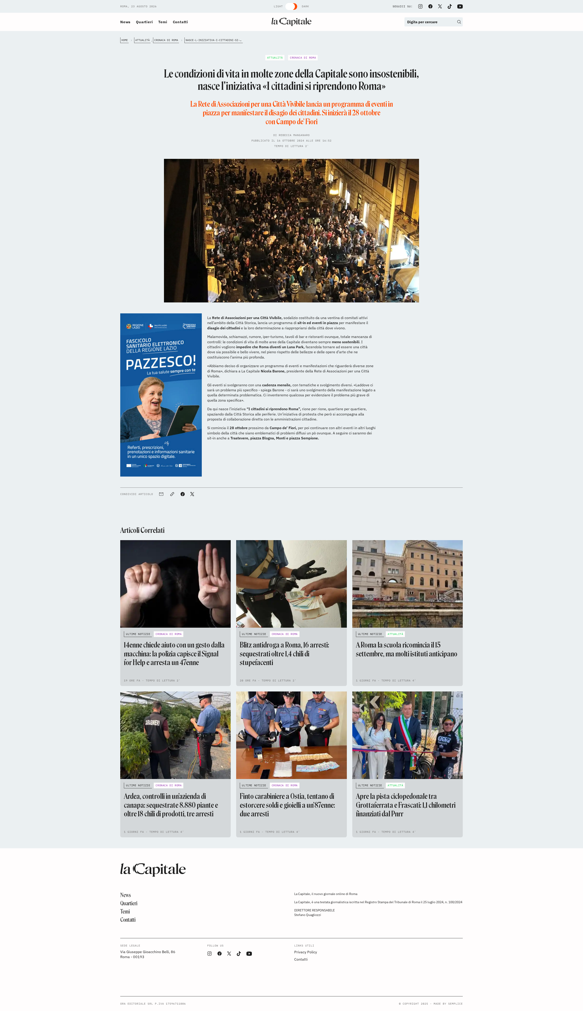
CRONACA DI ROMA (166, 40)
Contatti (180, 22)
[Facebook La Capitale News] (430, 6)
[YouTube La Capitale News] (460, 6)
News (125, 22)
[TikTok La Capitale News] (449, 6)
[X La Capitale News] (440, 6)
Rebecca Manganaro (294, 135)
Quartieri (144, 22)
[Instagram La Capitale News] (420, 6)
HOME (124, 40)
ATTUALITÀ (142, 40)
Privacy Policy (305, 952)
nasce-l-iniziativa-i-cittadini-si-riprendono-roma (214, 40)
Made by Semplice (448, 1003)
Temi (162, 22)
